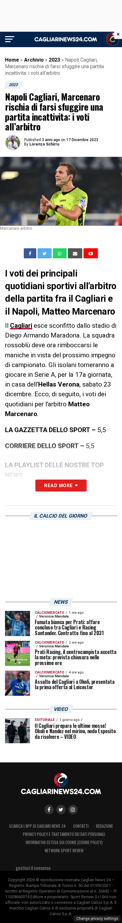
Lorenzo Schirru (44, 144)
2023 (54, 60)
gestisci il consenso (33, 868)
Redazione (104, 826)
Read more (58, 485)
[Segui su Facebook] (49, 809)
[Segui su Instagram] (73, 809)
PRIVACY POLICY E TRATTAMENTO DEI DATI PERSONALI (64, 834)
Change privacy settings (97, 918)
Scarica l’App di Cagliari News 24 (37, 826)
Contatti (81, 826)
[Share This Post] (60, 253)
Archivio (34, 60)
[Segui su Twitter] (61, 809)
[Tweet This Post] (45, 253)
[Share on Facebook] (31, 253)
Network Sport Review (64, 851)
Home (12, 60)
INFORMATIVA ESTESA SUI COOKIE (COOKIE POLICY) (64, 842)
